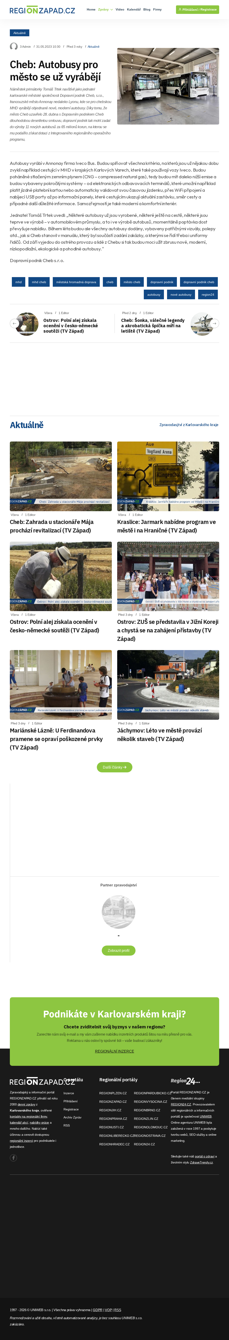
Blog (147, 9)
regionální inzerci (21, 1140)
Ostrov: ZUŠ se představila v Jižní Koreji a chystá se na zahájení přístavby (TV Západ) (167, 630)
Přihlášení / (190, 9)
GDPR (97, 1310)
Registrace (208, 9)
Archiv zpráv (72, 1117)
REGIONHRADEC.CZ (114, 1144)
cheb (109, 282)
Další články (113, 767)
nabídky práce (39, 1122)
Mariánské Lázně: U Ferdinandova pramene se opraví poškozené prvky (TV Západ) (56, 738)
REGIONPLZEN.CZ (113, 1093)
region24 (208, 294)
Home (91, 9)
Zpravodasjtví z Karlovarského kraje (188, 424)
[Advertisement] (114, 377)
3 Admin (25, 46)
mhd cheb (39, 282)
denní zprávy (26, 1104)
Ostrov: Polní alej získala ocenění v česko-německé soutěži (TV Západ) (70, 325)
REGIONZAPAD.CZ (113, 1101)
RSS (67, 1125)
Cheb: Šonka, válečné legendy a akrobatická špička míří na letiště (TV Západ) (153, 325)
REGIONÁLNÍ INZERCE (114, 1051)
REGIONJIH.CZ (110, 1110)
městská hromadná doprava (76, 282)
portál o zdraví (204, 1156)
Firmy (157, 9)
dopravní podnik (162, 282)
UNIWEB (206, 1116)
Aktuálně (19, 32)
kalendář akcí (19, 1122)
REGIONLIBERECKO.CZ (116, 1135)
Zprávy (104, 9)
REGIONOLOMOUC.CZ (151, 1127)
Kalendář (134, 9)
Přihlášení (71, 1101)
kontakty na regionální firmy (28, 1116)
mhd (18, 282)
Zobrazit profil (118, 950)
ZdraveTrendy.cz (201, 1162)
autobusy (153, 294)
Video (120, 9)
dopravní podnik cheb (199, 282)
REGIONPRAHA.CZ (113, 1118)
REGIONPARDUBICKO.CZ (153, 1093)
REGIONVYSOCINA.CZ (150, 1101)
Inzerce (69, 1093)
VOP (108, 1310)
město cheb (132, 282)
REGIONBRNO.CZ (147, 1110)
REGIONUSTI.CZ (111, 1127)
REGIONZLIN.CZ (146, 1118)
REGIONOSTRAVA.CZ (150, 1135)
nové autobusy (181, 294)
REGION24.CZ (144, 1144)
